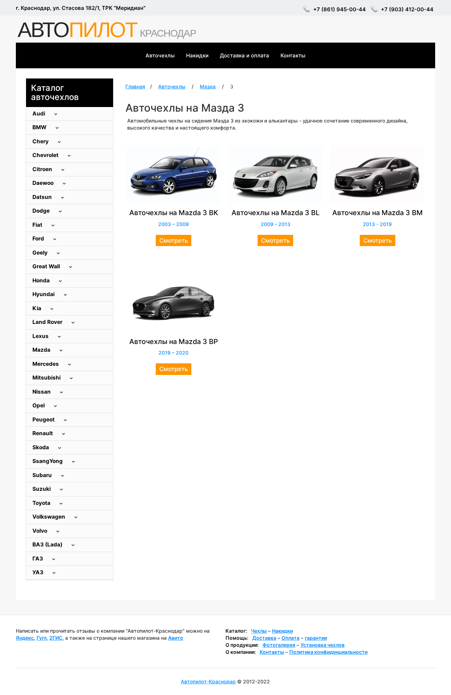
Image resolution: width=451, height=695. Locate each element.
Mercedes (46, 364)
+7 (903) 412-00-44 (407, 9)
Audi (39, 113)
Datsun (42, 197)
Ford (38, 238)
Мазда (208, 86)
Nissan (42, 391)
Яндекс (25, 638)
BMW (40, 127)
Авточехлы (160, 55)
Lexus (41, 336)
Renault (43, 433)
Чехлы (259, 631)
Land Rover (48, 322)
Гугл (42, 638)
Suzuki (42, 489)
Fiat (38, 224)
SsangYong (48, 461)
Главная (135, 86)
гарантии (316, 638)
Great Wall (46, 266)
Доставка (264, 638)
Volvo (40, 530)
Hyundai (44, 294)
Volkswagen (49, 516)
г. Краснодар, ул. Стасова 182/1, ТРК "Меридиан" (81, 8)
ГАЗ (38, 558)
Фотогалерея (278, 645)
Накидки (197, 55)
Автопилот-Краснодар (208, 681)
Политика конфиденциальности (328, 652)
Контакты (292, 55)
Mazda (42, 349)
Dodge (41, 210)
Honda (41, 280)
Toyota (42, 503)
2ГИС (55, 638)
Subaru (42, 475)
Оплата (290, 638)
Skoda (41, 447)
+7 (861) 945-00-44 (339, 9)
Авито (175, 638)
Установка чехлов (323, 645)
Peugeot (44, 419)
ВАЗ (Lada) (48, 544)
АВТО (77, 30)
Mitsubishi (47, 377)
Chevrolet (46, 155)
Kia (37, 308)
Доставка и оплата (244, 55)
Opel (39, 405)
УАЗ (38, 572)
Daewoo (43, 183)
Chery (41, 141)
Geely (40, 252)
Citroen (43, 169)
